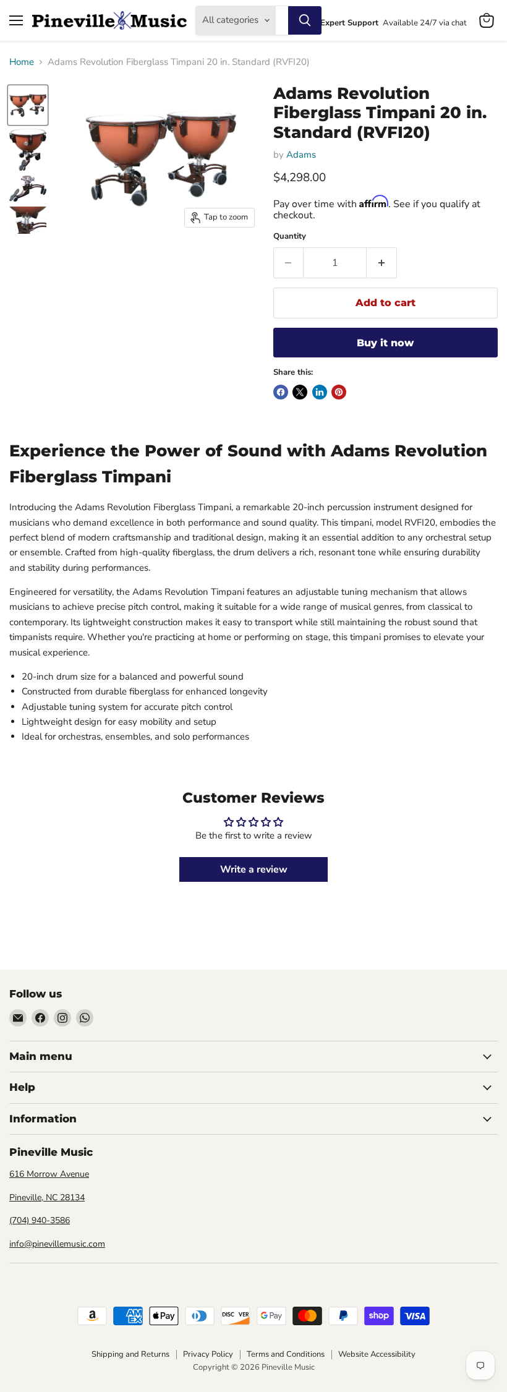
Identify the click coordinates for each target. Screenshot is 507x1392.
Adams (301, 154)
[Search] (305, 20)
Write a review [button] (254, 869)
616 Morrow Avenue (49, 1174)
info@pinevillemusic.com (57, 1244)
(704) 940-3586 (39, 1220)
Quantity (289, 236)
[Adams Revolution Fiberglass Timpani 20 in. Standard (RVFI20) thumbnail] (28, 105)
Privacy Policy (208, 1354)
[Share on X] (299, 392)
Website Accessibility (376, 1354)
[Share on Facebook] (280, 392)
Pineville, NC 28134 (47, 1197)
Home (21, 62)
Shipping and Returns (130, 1354)
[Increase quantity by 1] (382, 262)
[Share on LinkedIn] (319, 392)
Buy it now (385, 343)
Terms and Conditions (286, 1354)
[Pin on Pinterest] (338, 392)
